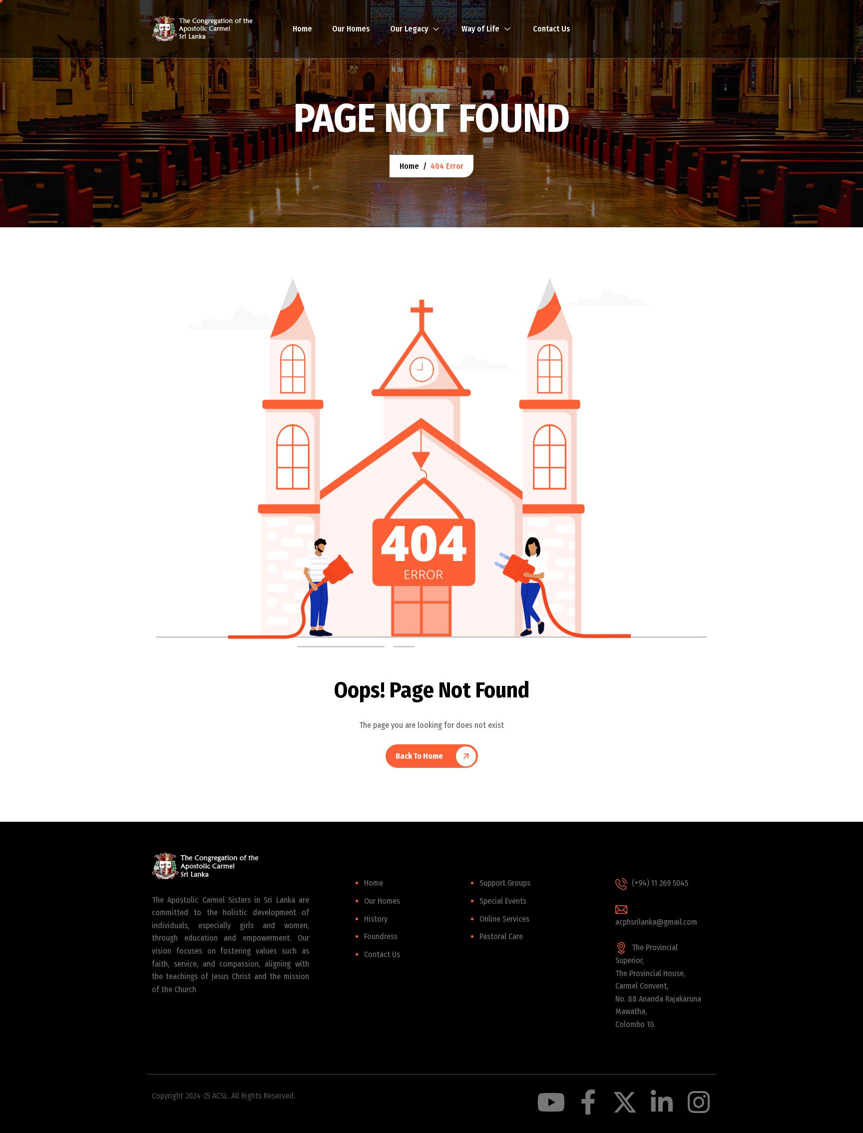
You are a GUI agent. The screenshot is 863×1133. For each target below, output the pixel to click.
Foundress (381, 936)
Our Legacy (409, 28)
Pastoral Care (501, 936)
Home (302, 28)
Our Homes (351, 28)
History (376, 919)
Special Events (502, 901)
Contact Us (551, 28)
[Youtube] (550, 1102)
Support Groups (504, 883)
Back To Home (419, 756)
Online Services (504, 919)
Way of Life (480, 28)
